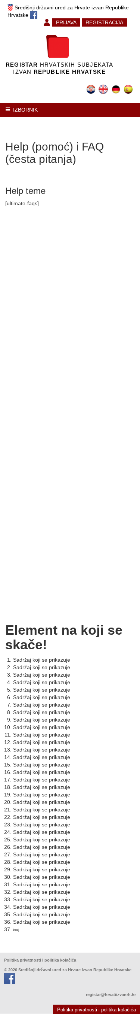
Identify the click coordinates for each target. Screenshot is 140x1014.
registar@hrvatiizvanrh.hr (111, 994)
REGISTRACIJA (104, 22)
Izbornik (25, 110)
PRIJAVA (66, 22)
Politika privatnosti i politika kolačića (40, 960)
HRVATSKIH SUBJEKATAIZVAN (59, 68)
